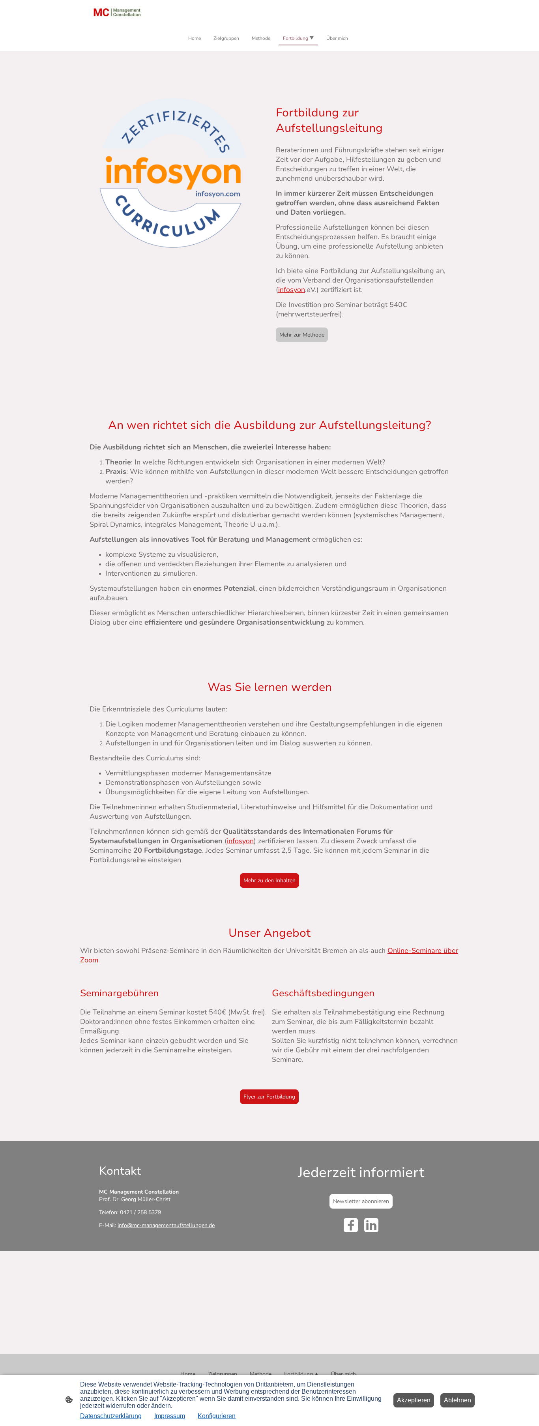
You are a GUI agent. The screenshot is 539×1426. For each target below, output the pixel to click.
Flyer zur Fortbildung (269, 1096)
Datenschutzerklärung (111, 1416)
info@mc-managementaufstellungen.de (166, 1225)
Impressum (169, 1416)
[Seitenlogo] (117, 12)
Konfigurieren (217, 1416)
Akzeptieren (413, 1400)
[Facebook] (351, 1225)
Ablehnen (457, 1400)
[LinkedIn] (371, 1225)
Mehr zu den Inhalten (269, 880)
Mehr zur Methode (301, 335)
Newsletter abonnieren (361, 1201)
